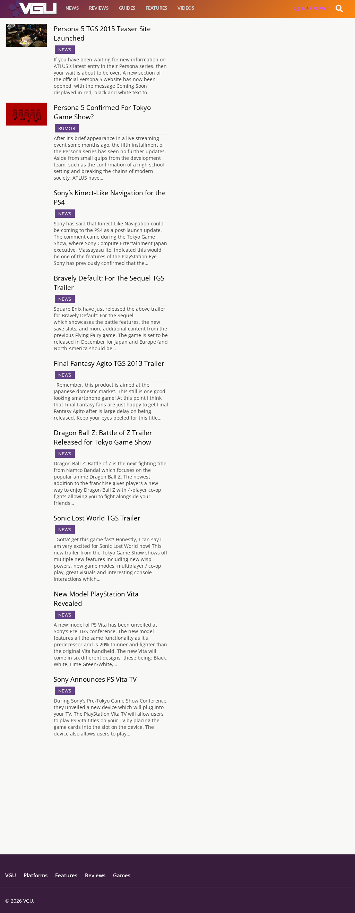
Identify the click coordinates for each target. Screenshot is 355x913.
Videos (186, 8)
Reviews (99, 8)
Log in (298, 8)
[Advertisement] (177, 805)
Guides (127, 8)
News (72, 8)
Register (319, 8)
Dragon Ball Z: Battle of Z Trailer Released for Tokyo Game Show (103, 437)
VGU (10, 875)
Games (121, 875)
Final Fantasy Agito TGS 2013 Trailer (109, 363)
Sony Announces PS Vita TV (95, 679)
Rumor (67, 128)
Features (156, 8)
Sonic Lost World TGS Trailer (97, 518)
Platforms (35, 875)
